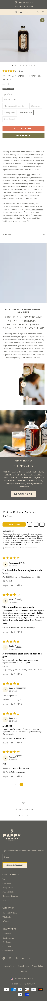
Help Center (7, 900)
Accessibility (10, 966)
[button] (9, 71)
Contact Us (7, 883)
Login (5, 879)
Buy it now (23, 135)
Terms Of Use (23, 966)
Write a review (14, 524)
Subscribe (14, 865)
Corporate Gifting (10, 913)
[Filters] (35, 524)
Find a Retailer (8, 892)
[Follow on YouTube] (23, 958)
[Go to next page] (31, 784)
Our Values (7, 946)
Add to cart (23, 128)
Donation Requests (10, 896)
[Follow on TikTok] (30, 958)
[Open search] (29, 524)
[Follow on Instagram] (10, 958)
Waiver (24, 971)
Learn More (23, 494)
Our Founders (8, 938)
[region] (23, 806)
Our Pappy (7, 942)
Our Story (7, 934)
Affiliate (6, 921)
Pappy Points (8, 887)
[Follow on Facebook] (4, 958)
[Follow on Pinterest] (17, 958)
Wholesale (7, 917)
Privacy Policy (37, 966)
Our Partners (8, 950)
